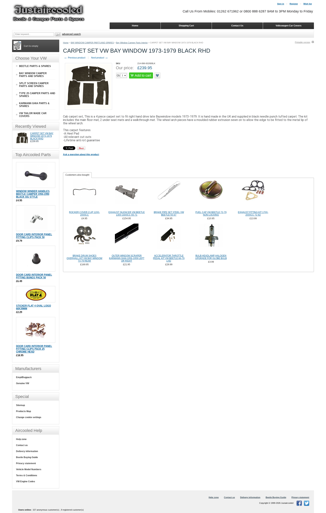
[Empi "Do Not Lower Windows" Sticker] (36, 300)
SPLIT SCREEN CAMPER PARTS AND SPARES (33, 85)
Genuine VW (22, 383)
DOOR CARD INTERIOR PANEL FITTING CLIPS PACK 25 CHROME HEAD (34, 349)
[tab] (77, 175)
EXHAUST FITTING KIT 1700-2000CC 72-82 (253, 213)
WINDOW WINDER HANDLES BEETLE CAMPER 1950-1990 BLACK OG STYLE (33, 194)
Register (294, 4)
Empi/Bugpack (24, 377)
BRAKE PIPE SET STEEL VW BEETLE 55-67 (169, 213)
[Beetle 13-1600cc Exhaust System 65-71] (127, 195)
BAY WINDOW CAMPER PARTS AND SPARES (92, 43)
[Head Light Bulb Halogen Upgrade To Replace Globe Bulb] (211, 238)
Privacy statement (26, 463)
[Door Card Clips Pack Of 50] (36, 229)
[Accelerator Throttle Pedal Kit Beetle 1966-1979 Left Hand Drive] (169, 238)
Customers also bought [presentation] (77, 175)
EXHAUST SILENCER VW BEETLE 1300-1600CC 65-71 (126, 213)
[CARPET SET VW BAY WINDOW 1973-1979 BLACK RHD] (22, 143)
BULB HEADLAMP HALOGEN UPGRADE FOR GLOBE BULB (211, 257)
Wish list (307, 4)
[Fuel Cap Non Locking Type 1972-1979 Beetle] (211, 195)
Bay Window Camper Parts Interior (132, 43)
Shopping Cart (186, 25)
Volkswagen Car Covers (288, 25)
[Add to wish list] (157, 75)
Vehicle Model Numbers (28, 469)
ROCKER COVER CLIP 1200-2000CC (84, 213)
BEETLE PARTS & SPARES (35, 66)
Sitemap (20, 405)
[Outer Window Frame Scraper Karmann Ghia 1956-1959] (127, 238)
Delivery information (27, 451)
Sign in (280, 4)
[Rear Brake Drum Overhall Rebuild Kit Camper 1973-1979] (84, 238)
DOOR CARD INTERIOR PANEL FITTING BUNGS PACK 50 (34, 276)
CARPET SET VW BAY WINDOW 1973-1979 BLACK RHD (41, 136)
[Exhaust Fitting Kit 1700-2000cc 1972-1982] (253, 195)
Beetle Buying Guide (27, 457)
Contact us (22, 445)
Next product (99, 57)
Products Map (23, 411)
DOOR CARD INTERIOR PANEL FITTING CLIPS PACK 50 (34, 236)
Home (65, 43)
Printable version (302, 42)
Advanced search (71, 34)
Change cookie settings (28, 417)
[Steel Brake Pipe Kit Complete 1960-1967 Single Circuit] (169, 195)
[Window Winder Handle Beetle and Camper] (36, 186)
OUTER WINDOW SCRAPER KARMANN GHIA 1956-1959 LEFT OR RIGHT (126, 258)
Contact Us (237, 25)
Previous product (74, 57)
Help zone (21, 439)
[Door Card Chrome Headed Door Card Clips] (36, 340)
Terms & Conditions (26, 475)
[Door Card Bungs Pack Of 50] (36, 269)
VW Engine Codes (25, 481)
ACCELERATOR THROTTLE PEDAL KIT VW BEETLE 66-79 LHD (169, 258)
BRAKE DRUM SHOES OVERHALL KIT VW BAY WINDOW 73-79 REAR (84, 258)
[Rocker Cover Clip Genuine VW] (84, 195)
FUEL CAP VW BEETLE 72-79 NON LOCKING (211, 213)
